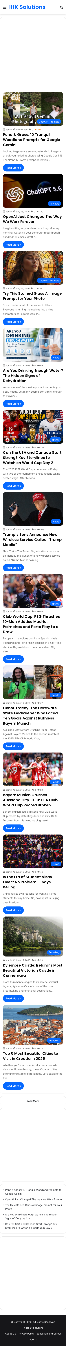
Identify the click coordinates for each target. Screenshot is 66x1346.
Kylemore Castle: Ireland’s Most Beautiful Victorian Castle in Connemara (33, 970)
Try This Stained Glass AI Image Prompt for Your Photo (32, 296)
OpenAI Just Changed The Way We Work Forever (32, 219)
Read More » (13, 167)
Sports (33, 1339)
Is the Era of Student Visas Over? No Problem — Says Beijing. (27, 882)
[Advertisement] (33, 55)
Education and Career (48, 1333)
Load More (33, 1100)
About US (10, 1333)
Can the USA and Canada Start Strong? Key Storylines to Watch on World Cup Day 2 (32, 457)
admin (9, 129)
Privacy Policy (26, 1333)
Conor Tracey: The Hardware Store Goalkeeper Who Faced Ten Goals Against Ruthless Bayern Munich (30, 715)
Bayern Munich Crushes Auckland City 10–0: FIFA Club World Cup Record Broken (30, 800)
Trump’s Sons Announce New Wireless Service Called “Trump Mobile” (32, 539)
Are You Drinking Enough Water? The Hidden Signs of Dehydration (33, 375)
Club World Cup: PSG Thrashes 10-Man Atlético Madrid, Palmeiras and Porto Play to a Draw (31, 624)
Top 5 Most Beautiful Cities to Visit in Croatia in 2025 (30, 1056)
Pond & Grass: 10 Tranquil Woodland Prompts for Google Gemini (31, 139)
